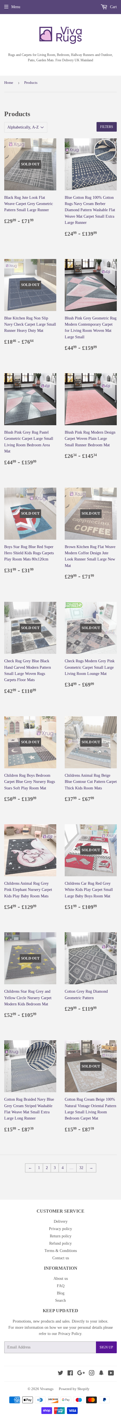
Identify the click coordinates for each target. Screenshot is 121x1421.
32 (81, 1168)
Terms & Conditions (60, 1251)
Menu (15, 7)
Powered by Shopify (74, 1389)
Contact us (60, 1258)
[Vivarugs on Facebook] (70, 1374)
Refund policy (60, 1243)
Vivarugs (46, 1389)
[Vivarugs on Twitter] (60, 1374)
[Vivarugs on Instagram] (92, 1374)
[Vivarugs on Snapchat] (101, 1374)
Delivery (61, 1221)
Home (8, 82)
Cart (113, 7)
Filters (106, 127)
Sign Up (106, 1347)
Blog (60, 1293)
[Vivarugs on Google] (81, 1374)
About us (60, 1278)
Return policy (60, 1236)
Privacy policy (60, 1229)
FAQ (60, 1286)
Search (60, 1300)
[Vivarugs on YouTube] (111, 1374)
